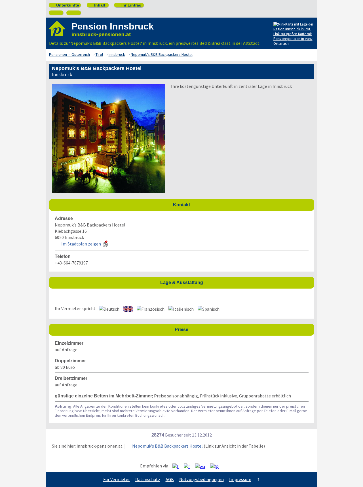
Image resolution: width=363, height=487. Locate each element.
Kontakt (242, 204)
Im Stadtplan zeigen (81, 244)
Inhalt (97, 5)
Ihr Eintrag (129, 5)
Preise (243, 329)
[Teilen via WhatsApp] (202, 466)
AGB (170, 479)
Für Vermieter (116, 479)
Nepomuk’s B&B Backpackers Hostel (167, 446)
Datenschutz (147, 479)
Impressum (240, 479)
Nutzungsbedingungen (201, 479)
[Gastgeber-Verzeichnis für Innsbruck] (58, 28)
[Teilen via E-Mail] (216, 466)
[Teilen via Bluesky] (189, 466)
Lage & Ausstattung (235, 282)
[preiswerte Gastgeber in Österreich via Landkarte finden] (293, 37)
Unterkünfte (65, 5)
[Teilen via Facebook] (177, 466)
